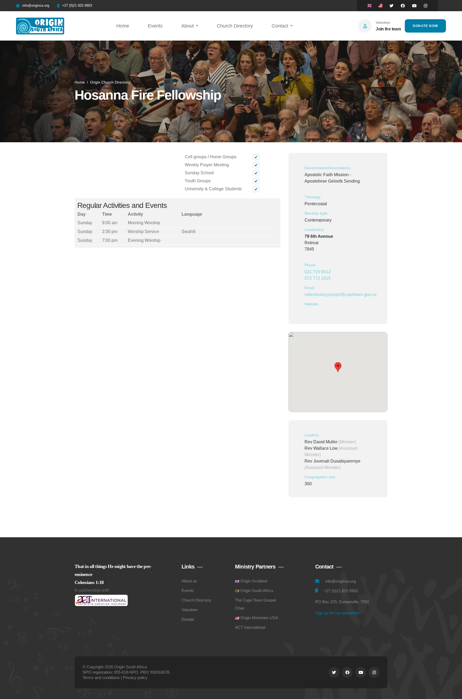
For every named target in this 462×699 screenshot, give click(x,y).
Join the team (388, 29)
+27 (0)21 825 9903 (77, 5)
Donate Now (425, 26)
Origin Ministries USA (259, 617)
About (187, 26)
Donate (188, 619)
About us (189, 581)
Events (155, 26)
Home (122, 26)
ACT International (250, 627)
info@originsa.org (35, 5)
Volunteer (190, 609)
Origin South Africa (256, 590)
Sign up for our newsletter (337, 613)
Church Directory (235, 26)
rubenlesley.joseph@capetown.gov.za (340, 294)
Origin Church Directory (110, 82)
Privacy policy (135, 677)
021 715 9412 (318, 272)
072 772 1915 (318, 278)
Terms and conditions (101, 677)
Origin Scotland (253, 581)
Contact (280, 26)
